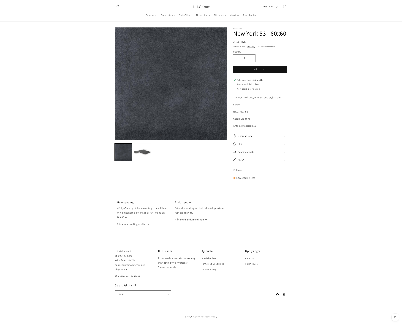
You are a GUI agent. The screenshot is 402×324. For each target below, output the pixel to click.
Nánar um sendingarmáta (131, 224)
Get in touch (251, 263)
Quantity (237, 52)
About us (249, 258)
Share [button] (239, 170)
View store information (248, 88)
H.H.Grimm (195, 317)
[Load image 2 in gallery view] (142, 152)
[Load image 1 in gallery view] (123, 152)
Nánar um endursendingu (189, 219)
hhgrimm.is (121, 269)
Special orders (209, 258)
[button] (118, 6)
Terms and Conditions (213, 263)
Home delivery (209, 269)
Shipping (251, 46)
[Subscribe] (167, 294)
